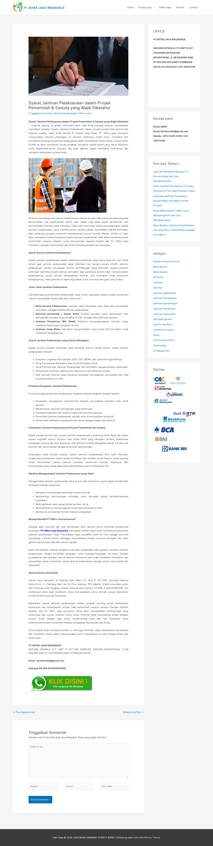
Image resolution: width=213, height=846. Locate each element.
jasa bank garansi (162, 319)
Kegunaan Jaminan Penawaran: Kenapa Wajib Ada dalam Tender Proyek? (171, 201)
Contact (193, 7)
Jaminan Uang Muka (164, 313)
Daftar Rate (165, 7)
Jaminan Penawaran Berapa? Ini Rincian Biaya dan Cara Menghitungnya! (170, 176)
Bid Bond (158, 277)
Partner (180, 7)
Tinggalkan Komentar (40, 113)
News (156, 334)
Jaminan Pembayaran (165, 298)
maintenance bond (163, 329)
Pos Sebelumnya (24, 712)
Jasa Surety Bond (163, 324)
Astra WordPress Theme (146, 837)
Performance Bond (163, 340)
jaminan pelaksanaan (65, 113)
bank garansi (160, 266)
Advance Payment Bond (166, 261)
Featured (158, 282)
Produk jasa (144, 7)
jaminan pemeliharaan (165, 303)
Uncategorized (161, 350)
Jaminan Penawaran (164, 308)
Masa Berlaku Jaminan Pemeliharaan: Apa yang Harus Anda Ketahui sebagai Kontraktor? (174, 230)
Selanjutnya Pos (133, 712)
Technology (159, 345)
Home (130, 7)
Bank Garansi (160, 271)
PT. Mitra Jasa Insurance (54, 530)
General (157, 287)
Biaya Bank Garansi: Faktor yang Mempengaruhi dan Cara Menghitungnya (171, 215)
